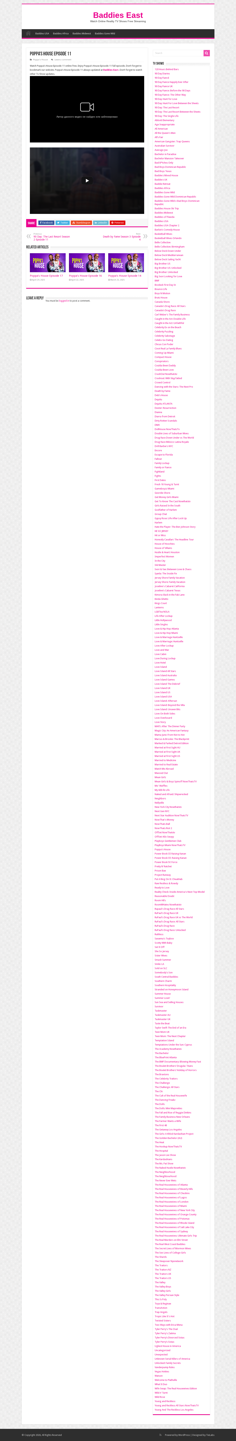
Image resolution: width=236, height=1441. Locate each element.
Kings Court (161, 603)
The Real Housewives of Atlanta (171, 1184)
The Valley (160, 1282)
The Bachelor (162, 1053)
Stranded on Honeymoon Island (171, 989)
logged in (64, 300)
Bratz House (161, 297)
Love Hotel (160, 662)
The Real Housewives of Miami (171, 1206)
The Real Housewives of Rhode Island (174, 1223)
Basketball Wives (163, 234)
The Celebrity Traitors (166, 1078)
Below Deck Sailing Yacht (168, 259)
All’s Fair (159, 137)
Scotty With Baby (163, 942)
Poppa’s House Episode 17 (46, 275)
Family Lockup (162, 463)
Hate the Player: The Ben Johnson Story (175, 526)
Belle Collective (163, 242)
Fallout (158, 459)
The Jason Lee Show (165, 1155)
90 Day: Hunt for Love (166, 99)
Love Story (160, 722)
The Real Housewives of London (171, 1201)
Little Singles (161, 624)
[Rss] (160, 1435)
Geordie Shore (162, 492)
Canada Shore (162, 301)
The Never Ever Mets (165, 1180)
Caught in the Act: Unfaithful (169, 323)
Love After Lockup (164, 645)
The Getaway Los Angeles (168, 1129)
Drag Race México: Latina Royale (172, 442)
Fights (158, 475)
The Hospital (161, 1150)
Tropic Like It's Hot (164, 1316)
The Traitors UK (163, 1274)
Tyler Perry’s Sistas (164, 1341)
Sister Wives (161, 955)
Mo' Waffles (161, 785)
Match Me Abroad (164, 768)
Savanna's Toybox (164, 938)
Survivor (159, 1006)
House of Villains (163, 548)
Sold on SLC (161, 968)
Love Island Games (165, 679)
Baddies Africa (61, 33)
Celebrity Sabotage (165, 335)
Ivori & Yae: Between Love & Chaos (173, 569)
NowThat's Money (164, 819)
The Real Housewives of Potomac (172, 1218)
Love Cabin (160, 654)
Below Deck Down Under (168, 251)
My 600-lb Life (162, 790)
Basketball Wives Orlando (168, 238)
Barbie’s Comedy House (167, 229)
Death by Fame (162, 391)
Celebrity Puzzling (164, 331)
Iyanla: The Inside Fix (166, 573)
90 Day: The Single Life (166, 116)
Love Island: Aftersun (166, 700)
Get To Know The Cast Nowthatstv (172, 501)
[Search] (207, 53)
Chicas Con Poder (164, 344)
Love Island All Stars (165, 671)
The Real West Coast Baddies (170, 1244)
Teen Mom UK (162, 1032)
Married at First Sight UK (167, 751)
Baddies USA (42, 33)
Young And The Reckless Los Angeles (174, 1409)
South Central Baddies (166, 976)
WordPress (184, 1435)
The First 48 (161, 1125)
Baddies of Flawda (164, 217)
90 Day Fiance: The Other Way (170, 94)
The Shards (161, 1257)
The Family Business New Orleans (172, 1116)
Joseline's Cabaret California (170, 586)
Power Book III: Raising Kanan (171, 858)
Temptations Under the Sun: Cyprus (173, 1044)
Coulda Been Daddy (165, 365)
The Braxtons (162, 1074)
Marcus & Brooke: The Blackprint (172, 739)
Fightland (159, 471)
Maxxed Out (161, 773)
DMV (157, 425)
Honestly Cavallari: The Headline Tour (174, 539)
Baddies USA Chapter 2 (167, 225)
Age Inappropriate (165, 124)
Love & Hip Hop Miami (166, 633)
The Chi (159, 1091)
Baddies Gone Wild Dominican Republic (175, 196)
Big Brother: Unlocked (166, 272)
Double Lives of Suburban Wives (172, 433)
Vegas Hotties (162, 1371)
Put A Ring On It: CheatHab (169, 879)
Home (28, 33)
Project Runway (163, 874)
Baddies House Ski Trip (167, 208)
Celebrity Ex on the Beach (168, 327)
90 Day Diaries (162, 73)
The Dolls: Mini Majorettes (168, 1108)
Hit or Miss (160, 535)
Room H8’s (160, 900)
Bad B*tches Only (164, 162)
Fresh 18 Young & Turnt (167, 484)
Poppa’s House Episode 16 (85, 275)
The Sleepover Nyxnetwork (169, 1261)
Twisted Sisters (163, 1320)
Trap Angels (161, 1312)
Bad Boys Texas (163, 171)
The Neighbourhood (165, 1176)
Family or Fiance (163, 467)
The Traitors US (163, 1278)
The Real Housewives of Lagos (171, 1197)
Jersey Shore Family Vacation (170, 577)
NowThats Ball (162, 824)
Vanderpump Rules (165, 1367)
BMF (157, 280)
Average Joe (161, 150)
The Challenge (162, 1082)
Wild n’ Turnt (161, 1392)
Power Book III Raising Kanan (170, 853)
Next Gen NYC (162, 811)
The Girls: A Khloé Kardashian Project (174, 1133)
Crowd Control (162, 382)
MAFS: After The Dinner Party (170, 726)
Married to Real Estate (166, 764)
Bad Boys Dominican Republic (170, 167)
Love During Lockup (165, 658)
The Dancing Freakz (165, 1099)
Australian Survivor (164, 145)
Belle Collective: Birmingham (170, 246)
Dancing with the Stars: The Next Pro (174, 386)
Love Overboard (163, 717)
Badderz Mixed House (166, 175)
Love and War (162, 650)
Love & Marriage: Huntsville (169, 641)
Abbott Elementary (164, 120)
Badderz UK (161, 179)
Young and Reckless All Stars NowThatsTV (177, 1405)
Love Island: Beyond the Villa (170, 705)
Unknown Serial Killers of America (172, 1358)
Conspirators (162, 361)
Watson (159, 1375)
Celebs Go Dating (164, 340)
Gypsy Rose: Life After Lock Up (171, 518)
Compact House (163, 357)
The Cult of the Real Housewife (171, 1095)
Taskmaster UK (162, 1019)
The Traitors (161, 1265)
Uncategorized (162, 1350)
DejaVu (158, 399)
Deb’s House (161, 395)
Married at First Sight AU (167, 747)
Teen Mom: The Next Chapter (170, 1036)
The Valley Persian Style (167, 1295)
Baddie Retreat (162, 184)
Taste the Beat (162, 1023)
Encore (158, 450)
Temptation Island (164, 1040)
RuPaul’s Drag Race (165, 925)
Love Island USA (163, 696)
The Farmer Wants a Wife (168, 1121)
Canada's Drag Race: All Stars (170, 306)
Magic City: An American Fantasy (171, 730)
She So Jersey (162, 951)
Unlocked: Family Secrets (168, 1363)
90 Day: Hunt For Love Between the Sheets (177, 103)
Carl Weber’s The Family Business (172, 314)
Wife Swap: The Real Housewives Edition (176, 1388)
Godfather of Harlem (166, 509)
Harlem (158, 522)
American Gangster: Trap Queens (172, 141)
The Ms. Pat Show (164, 1163)
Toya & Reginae (163, 1303)
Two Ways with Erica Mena (169, 1324)
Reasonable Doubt (164, 896)
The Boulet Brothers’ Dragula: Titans (174, 1066)
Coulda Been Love (164, 369)
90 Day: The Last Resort (167, 107)
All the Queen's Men (165, 133)
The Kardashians (163, 1159)
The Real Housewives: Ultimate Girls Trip (176, 1235)
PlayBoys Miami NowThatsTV (170, 845)
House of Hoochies (165, 543)
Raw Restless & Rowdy (166, 883)
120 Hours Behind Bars (167, 69)
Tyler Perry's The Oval (166, 1329)
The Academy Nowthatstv (168, 1049)
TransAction (161, 1307)
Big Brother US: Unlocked (168, 267)
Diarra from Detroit (165, 416)
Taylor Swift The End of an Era (170, 1027)
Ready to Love (162, 887)
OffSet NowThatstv (165, 832)
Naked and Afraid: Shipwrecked (171, 794)
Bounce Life (161, 289)
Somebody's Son (164, 972)
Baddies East (118, 15)
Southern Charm (163, 981)
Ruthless (159, 934)
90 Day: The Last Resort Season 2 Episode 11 (52, 237)
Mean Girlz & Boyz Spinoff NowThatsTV (176, 781)
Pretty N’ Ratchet (163, 866)
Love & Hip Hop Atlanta (167, 628)
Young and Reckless (165, 1401)
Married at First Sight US (167, 756)
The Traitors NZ (163, 1269)
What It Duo (161, 1384)
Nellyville (159, 802)
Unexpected (161, 1354)
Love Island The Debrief (167, 683)
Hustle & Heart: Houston (167, 552)
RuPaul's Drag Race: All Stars (169, 921)
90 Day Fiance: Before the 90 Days (172, 90)
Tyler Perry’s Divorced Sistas (169, 1337)
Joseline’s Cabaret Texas (167, 590)
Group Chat (161, 514)
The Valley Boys (163, 1286)
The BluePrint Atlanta (166, 1057)
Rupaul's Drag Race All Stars (169, 908)
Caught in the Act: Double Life (170, 318)
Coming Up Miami (164, 352)
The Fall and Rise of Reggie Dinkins (173, 1112)
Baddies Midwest (82, 33)
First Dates (160, 480)
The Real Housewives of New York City (175, 1210)
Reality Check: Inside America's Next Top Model (180, 891)
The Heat (159, 1142)
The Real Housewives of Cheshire (172, 1193)
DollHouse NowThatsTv (167, 429)
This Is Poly (161, 1299)
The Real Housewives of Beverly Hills (174, 1189)
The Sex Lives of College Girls (170, 1252)
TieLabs (210, 1435)
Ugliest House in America (168, 1346)
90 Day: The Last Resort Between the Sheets (177, 111)
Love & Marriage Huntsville (169, 637)
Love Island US (162, 692)
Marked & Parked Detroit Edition (172, 743)
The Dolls (160, 1104)
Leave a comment (63, 60)
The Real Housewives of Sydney (171, 1231)
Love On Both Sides (165, 713)
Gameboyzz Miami (164, 488)
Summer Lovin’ (162, 998)
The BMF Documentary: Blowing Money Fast (178, 1061)
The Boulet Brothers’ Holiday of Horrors (176, 1070)
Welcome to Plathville (166, 1380)
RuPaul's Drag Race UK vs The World (174, 917)
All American (161, 128)
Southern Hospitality (165, 985)
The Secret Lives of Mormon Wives (173, 1248)
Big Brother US (162, 263)
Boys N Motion (162, 293)
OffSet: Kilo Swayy (164, 836)
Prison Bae (160, 870)
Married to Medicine (165, 760)
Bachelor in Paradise (165, 154)
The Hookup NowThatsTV (168, 1146)
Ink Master (160, 565)
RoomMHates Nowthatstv (168, 904)
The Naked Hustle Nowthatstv (170, 1167)
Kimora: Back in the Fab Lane (170, 594)
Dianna (158, 412)
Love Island (161, 667)
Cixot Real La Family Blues (168, 348)
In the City (160, 560)
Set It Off (159, 947)
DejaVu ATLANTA (163, 403)
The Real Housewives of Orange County (175, 1214)
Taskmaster (161, 1010)
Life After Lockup (164, 616)
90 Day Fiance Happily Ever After (171, 82)
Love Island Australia (166, 675)
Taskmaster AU (163, 1015)
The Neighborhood (165, 1172)
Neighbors (160, 798)
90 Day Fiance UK (164, 86)
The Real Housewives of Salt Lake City (174, 1227)
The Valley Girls (163, 1290)
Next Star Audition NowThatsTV (171, 815)
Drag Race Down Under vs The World (174, 437)
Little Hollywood (163, 620)
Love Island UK (162, 688)
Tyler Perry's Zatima (165, 1333)
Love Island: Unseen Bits (167, 709)
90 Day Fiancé (162, 77)
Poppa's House (40, 60)
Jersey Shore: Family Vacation (170, 582)
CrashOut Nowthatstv (166, 374)
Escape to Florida (164, 454)
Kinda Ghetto (161, 599)
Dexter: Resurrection (165, 408)
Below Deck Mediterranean (169, 255)
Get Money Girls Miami (166, 497)
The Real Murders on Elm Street (171, 1240)
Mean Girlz (160, 777)
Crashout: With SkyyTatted (168, 378)
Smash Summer (163, 959)
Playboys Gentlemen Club (168, 841)
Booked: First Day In (165, 284)
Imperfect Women (164, 556)
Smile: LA (159, 964)
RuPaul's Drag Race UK (166, 913)
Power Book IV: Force (166, 862)
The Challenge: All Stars (167, 1087)
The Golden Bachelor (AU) (168, 1138)
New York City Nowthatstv (168, 807)
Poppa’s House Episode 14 (124, 275)
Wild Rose (160, 1397)
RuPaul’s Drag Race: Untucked (170, 930)
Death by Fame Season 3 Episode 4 (121, 237)
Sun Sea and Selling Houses (169, 1002)
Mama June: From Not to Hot (170, 734)
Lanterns (159, 607)
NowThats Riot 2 (163, 828)
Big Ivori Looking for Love (168, 276)
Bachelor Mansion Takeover (169, 158)
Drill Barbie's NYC (164, 446)
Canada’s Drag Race (165, 310)
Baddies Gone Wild (105, 33)
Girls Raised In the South (167, 505)
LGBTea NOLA (162, 611)
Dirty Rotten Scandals (166, 420)
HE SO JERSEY (161, 531)
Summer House (163, 993)
